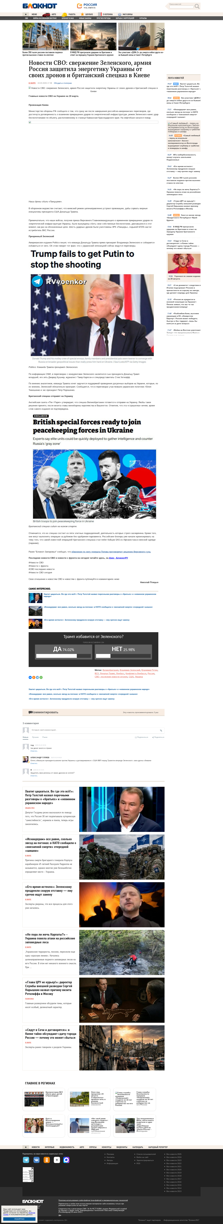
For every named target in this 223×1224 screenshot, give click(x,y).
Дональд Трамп (107, 673)
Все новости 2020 (173, 1170)
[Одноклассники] (33, 677)
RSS (138, 1163)
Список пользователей (146, 1154)
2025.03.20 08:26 (56, 757)
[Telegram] (37, 677)
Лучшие (35, 737)
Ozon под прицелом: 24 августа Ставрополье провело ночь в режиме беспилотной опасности (98, 1098)
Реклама (110, 1154)
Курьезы (143, 18)
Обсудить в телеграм (63, 83)
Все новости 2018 (173, 1176)
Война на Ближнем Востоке (45, 18)
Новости (36, 1147)
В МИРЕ (32, 83)
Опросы (93, 1147)
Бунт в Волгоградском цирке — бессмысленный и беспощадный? (54, 1122)
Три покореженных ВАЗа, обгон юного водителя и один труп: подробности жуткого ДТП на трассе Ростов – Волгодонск (145, 1124)
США (131, 677)
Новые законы (85, 18)
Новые (25, 737)
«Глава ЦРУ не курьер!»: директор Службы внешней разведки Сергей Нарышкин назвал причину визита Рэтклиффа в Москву (184, 205)
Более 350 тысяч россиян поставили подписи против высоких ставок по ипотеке (183, 180)
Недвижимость (67, 1147)
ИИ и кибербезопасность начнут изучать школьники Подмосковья (181, 157)
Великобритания (110, 670)
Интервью (49, 1147)
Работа (72, 14)
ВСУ (97, 673)
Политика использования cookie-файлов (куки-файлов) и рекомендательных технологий (93, 1200)
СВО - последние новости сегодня (111, 677)
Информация (112, 1163)
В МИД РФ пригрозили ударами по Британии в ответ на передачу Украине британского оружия (182, 230)
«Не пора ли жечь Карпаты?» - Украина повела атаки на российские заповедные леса (184, 191)
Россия (151, 673)
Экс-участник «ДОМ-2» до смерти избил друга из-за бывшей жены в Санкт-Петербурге (184, 100)
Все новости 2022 (173, 1163)
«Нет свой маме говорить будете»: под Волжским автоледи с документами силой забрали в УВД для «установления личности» (99, 1125)
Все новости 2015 (173, 1185)
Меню (34, 14)
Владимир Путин (149, 670)
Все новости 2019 (173, 1173)
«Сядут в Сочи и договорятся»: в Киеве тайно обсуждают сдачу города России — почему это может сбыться (183, 244)
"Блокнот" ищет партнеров (149, 1220)
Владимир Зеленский (130, 670)
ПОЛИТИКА (29, 999)
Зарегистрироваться (145, 1160)
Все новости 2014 (173, 1188)
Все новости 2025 (173, 1154)
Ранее (44, 737)
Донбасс (120, 673)
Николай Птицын (149, 582)
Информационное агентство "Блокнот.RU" (181, 1220)
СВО (26, 18)
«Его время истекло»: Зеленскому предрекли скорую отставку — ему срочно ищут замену (183, 168)
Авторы (110, 1160)
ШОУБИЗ (89, 14)
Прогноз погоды (104, 18)
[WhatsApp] (41, 677)
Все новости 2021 (173, 1166)
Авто (82, 1147)
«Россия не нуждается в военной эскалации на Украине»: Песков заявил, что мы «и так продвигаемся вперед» (182, 303)
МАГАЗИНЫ (128, 14)
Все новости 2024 (173, 1157)
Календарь (138, 1147)
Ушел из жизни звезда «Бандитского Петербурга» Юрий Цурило (184, 217)
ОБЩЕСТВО (29, 808)
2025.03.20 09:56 (40, 745)
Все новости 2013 (173, 1191)
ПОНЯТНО (19, 1219)
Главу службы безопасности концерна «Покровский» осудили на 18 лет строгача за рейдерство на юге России (145, 1098)
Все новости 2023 (173, 1160)
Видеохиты (122, 1147)
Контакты (110, 1157)
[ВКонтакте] (30, 677)
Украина (139, 677)
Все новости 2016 (173, 1182)
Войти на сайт (142, 1157)
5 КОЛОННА (108, 14)
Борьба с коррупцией (125, 18)
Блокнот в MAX (68, 18)
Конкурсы (106, 1147)
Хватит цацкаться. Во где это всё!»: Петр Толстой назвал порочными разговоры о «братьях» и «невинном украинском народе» (184, 87)
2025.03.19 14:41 (38, 770)
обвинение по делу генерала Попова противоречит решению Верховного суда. (111, 552)
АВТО (54, 14)
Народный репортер (158, 1147)
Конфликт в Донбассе (136, 673)
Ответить (33, 751)
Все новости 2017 (173, 1179)
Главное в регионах (40, 1083)
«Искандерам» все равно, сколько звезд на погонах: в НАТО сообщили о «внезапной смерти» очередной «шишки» (182, 113)
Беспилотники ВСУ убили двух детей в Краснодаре (54, 1094)
